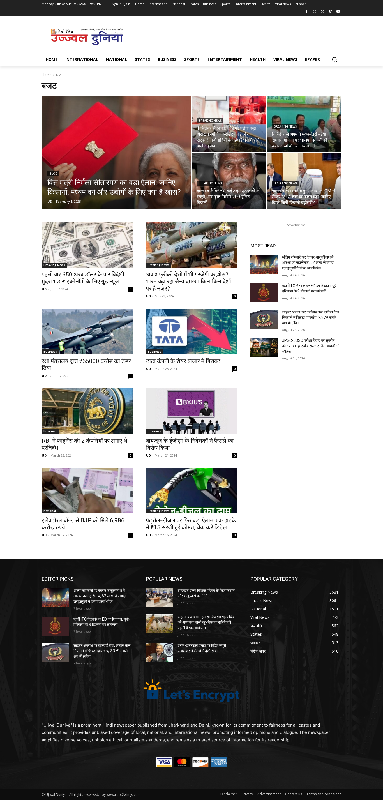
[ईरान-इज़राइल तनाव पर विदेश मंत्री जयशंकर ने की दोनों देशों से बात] (159, 652)
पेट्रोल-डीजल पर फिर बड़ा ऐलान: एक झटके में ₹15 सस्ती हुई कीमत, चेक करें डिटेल (191, 524)
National (49, 511)
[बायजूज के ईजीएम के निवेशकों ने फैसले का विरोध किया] (191, 411)
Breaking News (210, 120)
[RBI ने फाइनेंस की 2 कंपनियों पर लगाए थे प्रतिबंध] (87, 411)
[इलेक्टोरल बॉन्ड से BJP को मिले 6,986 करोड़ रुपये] (87, 490)
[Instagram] (315, 12)
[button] (334, 59)
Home (47, 74)
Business (50, 352)
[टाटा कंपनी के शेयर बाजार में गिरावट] (191, 331)
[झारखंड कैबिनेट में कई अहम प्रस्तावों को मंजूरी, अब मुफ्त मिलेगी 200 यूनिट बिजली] (229, 181)
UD (44, 289)
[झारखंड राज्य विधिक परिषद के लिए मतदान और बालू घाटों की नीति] (159, 597)
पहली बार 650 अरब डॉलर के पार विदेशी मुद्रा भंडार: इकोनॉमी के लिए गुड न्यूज (83, 278)
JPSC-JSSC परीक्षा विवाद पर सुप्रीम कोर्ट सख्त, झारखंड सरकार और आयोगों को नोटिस (310, 346)
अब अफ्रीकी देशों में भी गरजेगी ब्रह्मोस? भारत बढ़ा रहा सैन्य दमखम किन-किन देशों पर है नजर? (188, 281)
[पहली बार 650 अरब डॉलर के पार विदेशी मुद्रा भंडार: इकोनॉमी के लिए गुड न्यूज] (87, 245)
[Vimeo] (330, 12)
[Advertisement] (233, 36)
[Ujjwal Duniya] (86, 36)
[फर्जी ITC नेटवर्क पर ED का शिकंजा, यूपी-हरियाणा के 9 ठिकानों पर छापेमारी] (264, 292)
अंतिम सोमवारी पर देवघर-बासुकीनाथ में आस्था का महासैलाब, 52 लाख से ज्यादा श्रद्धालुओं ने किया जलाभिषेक (308, 262)
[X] (322, 12)
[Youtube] (338, 12)
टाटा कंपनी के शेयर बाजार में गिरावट (183, 361)
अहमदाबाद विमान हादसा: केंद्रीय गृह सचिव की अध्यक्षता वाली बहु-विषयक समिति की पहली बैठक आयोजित (206, 622)
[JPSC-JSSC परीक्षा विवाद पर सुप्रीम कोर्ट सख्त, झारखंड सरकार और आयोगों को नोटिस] (264, 347)
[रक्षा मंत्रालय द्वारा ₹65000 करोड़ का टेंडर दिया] (87, 331)
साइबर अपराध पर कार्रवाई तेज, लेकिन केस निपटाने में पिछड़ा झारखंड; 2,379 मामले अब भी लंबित (310, 317)
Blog (53, 173)
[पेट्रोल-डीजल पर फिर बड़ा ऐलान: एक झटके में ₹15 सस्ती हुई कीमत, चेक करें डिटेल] (191, 490)
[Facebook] (307, 12)
